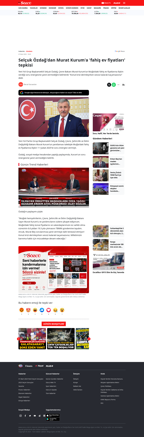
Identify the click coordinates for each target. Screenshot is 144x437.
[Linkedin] (44, 416)
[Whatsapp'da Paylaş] (114, 85)
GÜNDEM (43, 8)
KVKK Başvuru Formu (108, 400)
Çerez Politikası (106, 386)
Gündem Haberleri (102, 138)
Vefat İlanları (77, 390)
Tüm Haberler (51, 393)
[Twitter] (30, 416)
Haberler (22, 374)
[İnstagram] (20, 416)
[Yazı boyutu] (123, 85)
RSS (102, 403)
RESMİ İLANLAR (124, 8)
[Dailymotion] (39, 416)
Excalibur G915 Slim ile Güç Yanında (108, 272)
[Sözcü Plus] (49, 366)
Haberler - (22, 51)
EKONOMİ (52, 8)
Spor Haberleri (51, 386)
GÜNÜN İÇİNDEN (72, 8)
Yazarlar (21, 386)
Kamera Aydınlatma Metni (110, 396)
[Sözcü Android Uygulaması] (53, 419)
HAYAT (89, 8)
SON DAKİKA (23, 8)
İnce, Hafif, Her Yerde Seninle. (106, 133)
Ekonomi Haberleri (25, 393)
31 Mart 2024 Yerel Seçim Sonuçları (30, 379)
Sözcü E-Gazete (51, 390)
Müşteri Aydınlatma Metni (110, 382)
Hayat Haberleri (24, 397)
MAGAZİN (97, 8)
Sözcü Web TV (51, 382)
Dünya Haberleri (24, 401)
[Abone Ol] (120, 51)
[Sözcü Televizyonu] (20, 366)
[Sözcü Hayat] (39, 366)
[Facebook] (25, 416)
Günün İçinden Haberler (54, 379)
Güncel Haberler (52, 374)
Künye (75, 382)
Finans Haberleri (24, 390)
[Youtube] (35, 416)
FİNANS (106, 8)
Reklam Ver (77, 386)
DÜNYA (61, 8)
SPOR (82, 8)
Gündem (29, 51)
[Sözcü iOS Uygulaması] (53, 415)
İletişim (76, 379)
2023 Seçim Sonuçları (26, 382)
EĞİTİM (113, 8)
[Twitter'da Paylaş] (109, 85)
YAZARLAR (34, 8)
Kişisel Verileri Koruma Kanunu (112, 379)
